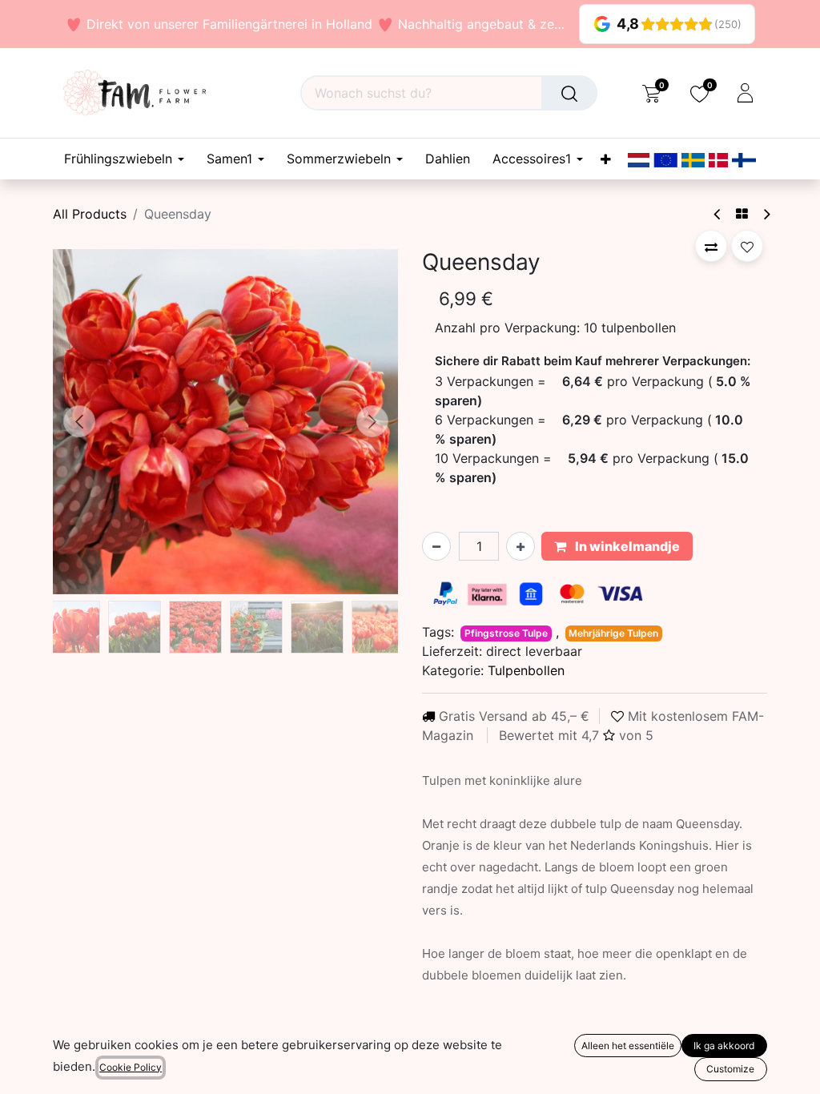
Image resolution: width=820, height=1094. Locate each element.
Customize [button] (730, 1069)
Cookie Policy (130, 1067)
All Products (90, 214)
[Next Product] (766, 214)
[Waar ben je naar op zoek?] (569, 93)
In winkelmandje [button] (626, 546)
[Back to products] (742, 213)
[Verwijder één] (436, 546)
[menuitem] (447, 159)
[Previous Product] (718, 214)
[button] (79, 421)
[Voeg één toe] (520, 546)
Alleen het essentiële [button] (627, 1046)
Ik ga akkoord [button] (723, 1046)
